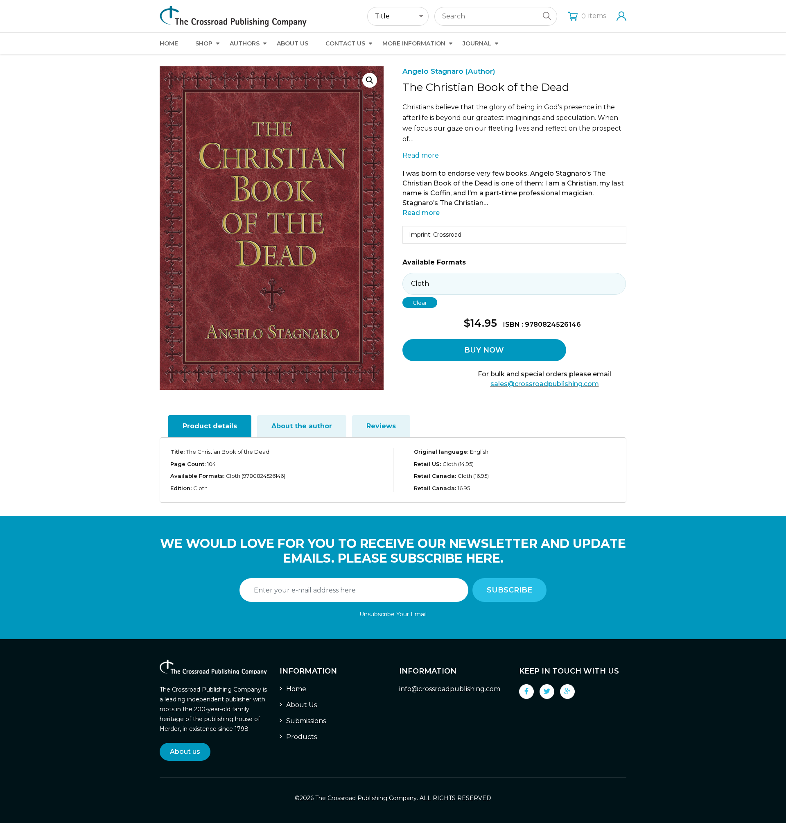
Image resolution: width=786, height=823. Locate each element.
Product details (210, 426)
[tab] (209, 426)
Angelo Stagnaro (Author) (448, 71)
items (593, 16)
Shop (203, 43)
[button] (369, 80)
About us (185, 751)
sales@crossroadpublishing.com (544, 384)
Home (169, 43)
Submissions (306, 721)
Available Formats (434, 262)
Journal (477, 43)
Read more (420, 155)
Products (301, 737)
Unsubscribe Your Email (393, 614)
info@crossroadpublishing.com (449, 689)
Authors (245, 43)
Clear (420, 302)
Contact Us (345, 43)
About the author (301, 426)
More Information (413, 43)
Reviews (381, 426)
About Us (292, 43)
